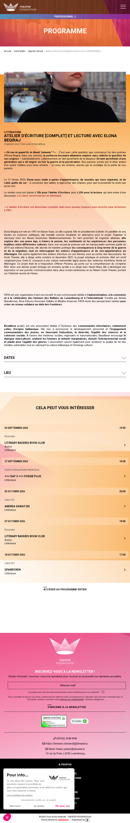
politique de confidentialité (71, 699)
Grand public (19, 51)
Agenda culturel (35, 51)
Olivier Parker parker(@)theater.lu (66, 749)
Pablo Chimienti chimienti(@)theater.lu (66, 743)
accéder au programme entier (65, 589)
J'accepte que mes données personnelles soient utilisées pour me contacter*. (64, 692)
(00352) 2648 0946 (66, 738)
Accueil (7, 51)
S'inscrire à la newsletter (67, 707)
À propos (65, 764)
